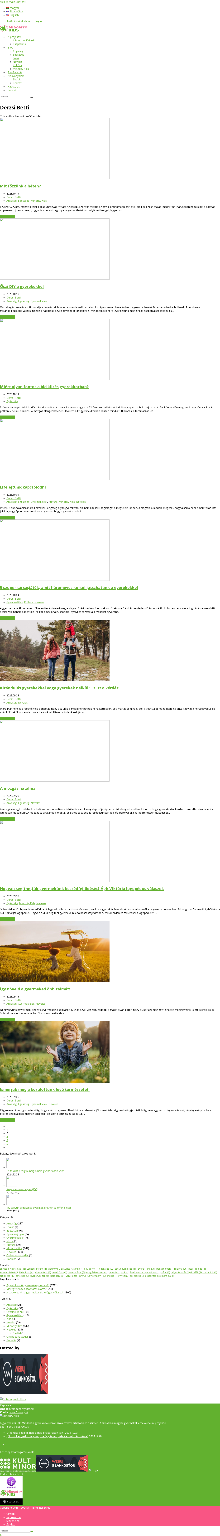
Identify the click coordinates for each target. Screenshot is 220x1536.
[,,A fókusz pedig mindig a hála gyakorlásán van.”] (11, 1167)
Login (38, 21)
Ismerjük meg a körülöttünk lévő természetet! (45, 1089)
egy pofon (91, 1268)
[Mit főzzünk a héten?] (55, 178)
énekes (112, 1275)
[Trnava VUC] (13, 1399)
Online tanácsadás (17, 1255)
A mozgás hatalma (17, 788)
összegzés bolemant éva (160, 1275)
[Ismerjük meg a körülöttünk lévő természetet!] (55, 1081)
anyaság (7, 1268)
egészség (106, 1268)
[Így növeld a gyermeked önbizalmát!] (55, 981)
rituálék (196, 1272)
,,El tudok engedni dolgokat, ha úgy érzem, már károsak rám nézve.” (47, 1436)
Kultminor (26, 1272)
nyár (125, 1272)
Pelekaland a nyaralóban (144, 1272)
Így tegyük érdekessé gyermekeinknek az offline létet (38, 1207)
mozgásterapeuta (97, 1272)
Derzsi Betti (13, 197)
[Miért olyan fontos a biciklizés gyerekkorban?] (55, 379)
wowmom (98, 1275)
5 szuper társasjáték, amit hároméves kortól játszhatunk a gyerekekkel (69, 587)
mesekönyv (59, 1272)
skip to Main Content (12, 2)
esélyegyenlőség (126, 1268)
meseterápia (76, 1272)
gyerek (144, 1268)
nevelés (114, 1272)
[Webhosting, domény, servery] (24, 1393)
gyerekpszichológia (163, 1268)
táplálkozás (57, 1275)
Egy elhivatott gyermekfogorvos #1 (27, 1285)
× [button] (0, 1534)
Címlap (10, 1514)
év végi (123, 1275)
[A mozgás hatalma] (55, 780)
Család (10, 1227)
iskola (10, 1241)
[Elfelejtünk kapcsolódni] (55, 479)
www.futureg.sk (19, 1412)
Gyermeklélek (39, 301)
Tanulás (11, 1259)
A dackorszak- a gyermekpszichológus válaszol (34, 1292)
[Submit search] (31, 1531)
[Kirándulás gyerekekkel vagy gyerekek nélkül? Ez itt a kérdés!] (55, 680)
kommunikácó (9, 1272)
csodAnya (55, 1268)
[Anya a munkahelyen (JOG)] (11, 1186)
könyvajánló (43, 1272)
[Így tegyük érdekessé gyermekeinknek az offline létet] (11, 1204)
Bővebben (7, 216)
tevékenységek (39, 1275)
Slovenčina (12, 1521)
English (10, 1524)
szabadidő (209, 1272)
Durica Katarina (73, 1268)
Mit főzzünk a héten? (20, 186)
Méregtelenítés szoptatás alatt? (25, 1289)
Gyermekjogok (15, 1234)
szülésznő (7, 1275)
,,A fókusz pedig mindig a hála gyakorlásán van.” (35, 1171)
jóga (201, 1268)
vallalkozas (73, 1275)
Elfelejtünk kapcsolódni (23, 487)
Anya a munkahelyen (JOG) (22, 1189)
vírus (85, 1275)
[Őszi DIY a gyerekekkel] (55, 278)
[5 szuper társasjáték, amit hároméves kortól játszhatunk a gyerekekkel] (55, 580)
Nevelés (81, 502)
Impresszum (13, 1517)
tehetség (22, 1275)
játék (192, 1268)
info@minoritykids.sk (17, 21)
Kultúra (52, 502)
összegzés (137, 1275)
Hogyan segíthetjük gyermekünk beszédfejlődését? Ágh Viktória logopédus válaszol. (82, 888)
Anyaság (11, 200)
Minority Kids (39, 200)
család (20, 1268)
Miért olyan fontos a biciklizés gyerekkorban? (44, 386)
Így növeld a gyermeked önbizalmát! (35, 989)
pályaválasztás (180, 1272)
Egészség (23, 200)
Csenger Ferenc (37, 1268)
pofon (165, 1272)
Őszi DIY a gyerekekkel (22, 286)
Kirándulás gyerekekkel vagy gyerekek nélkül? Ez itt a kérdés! (59, 687)
